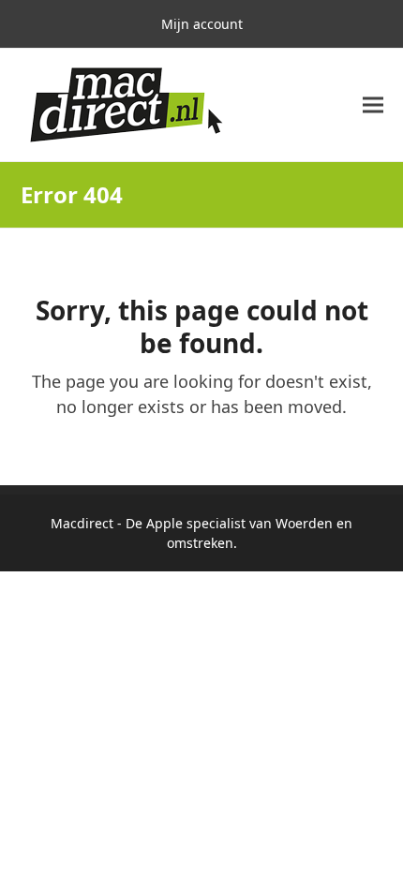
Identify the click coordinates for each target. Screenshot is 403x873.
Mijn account (202, 24)
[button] (373, 105)
